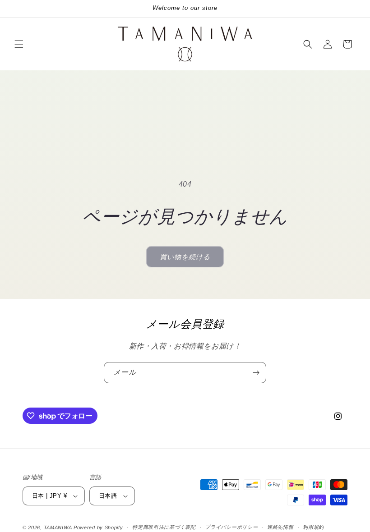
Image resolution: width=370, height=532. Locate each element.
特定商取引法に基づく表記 (163, 527)
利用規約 (313, 527)
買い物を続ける (185, 257)
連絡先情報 (280, 527)
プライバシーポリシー (231, 527)
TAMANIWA (58, 527)
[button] (19, 44)
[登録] (256, 372)
